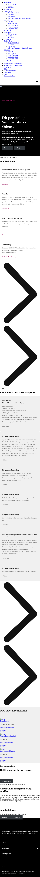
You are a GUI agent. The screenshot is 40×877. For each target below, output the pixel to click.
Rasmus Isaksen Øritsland (8, 736)
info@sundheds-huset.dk (9, 252)
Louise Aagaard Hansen (7, 751)
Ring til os (20, 148)
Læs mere (5, 817)
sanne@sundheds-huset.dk (8, 727)
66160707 (13, 248)
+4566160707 (31, 871)
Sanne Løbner (4, 721)
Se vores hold (6, 781)
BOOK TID (7, 30)
